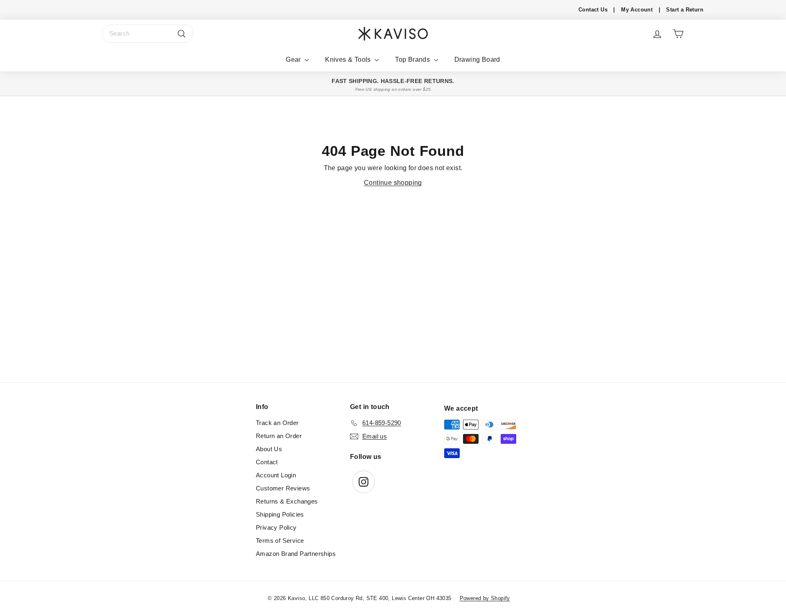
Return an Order (279, 435)
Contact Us (593, 10)
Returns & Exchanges (287, 501)
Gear (294, 59)
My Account (637, 10)
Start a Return (684, 10)
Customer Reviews (283, 488)
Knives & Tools (349, 59)
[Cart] (678, 34)
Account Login (276, 475)
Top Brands (413, 59)
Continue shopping (393, 182)
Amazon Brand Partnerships (296, 553)
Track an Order (277, 422)
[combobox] (147, 34)
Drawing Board (477, 59)
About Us (269, 448)
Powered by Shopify (485, 598)
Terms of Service (280, 540)
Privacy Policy (276, 527)
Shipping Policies (280, 514)
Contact (267, 462)
